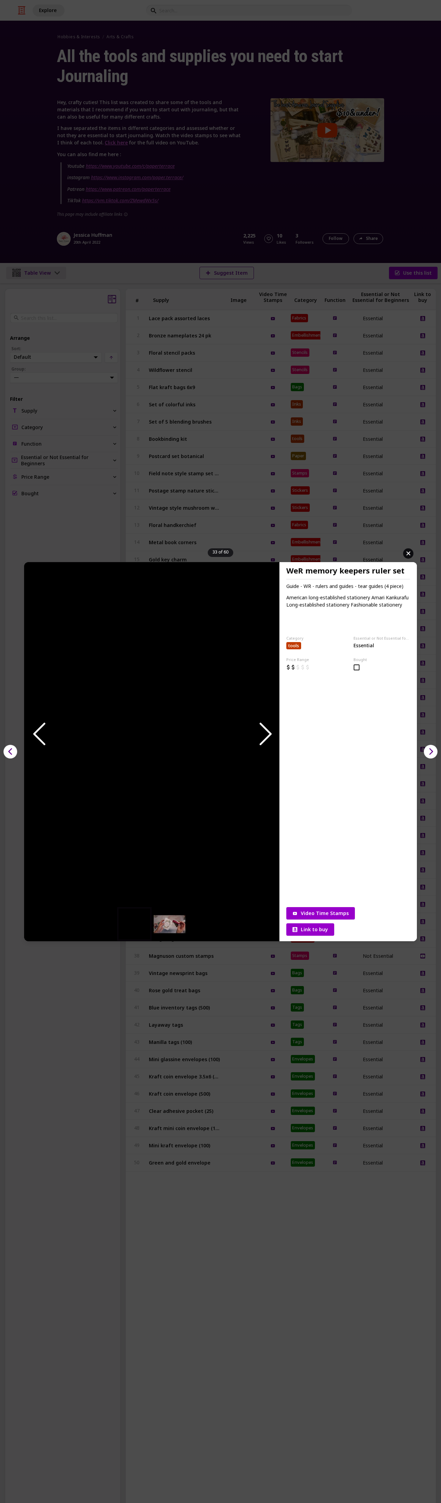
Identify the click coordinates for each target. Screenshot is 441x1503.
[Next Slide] (264, 734)
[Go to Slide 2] (169, 924)
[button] (151, 734)
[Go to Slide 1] (134, 924)
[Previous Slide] (38, 734)
